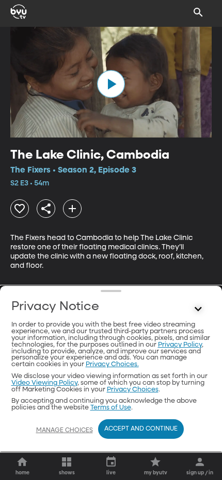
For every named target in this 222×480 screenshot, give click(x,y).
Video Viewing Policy (44, 383)
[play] (111, 84)
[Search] (198, 12)
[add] (72, 208)
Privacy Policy (180, 344)
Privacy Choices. (112, 364)
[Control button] (198, 309)
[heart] (19, 208)
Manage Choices (64, 430)
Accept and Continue (141, 429)
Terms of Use (110, 407)
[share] (46, 208)
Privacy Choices (132, 389)
